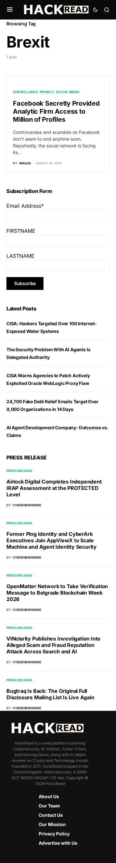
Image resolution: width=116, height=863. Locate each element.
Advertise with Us (58, 843)
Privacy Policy (54, 833)
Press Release (19, 471)
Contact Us (51, 815)
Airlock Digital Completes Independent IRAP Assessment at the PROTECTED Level (54, 488)
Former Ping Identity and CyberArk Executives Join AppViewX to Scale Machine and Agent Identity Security (51, 540)
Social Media (67, 92)
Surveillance (25, 92)
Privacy (46, 92)
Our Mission (52, 824)
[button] (9, 9)
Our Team (49, 805)
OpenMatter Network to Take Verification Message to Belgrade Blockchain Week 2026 (57, 592)
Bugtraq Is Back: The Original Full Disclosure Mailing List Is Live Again (50, 694)
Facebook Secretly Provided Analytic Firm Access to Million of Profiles (56, 111)
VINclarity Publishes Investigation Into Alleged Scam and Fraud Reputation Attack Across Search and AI (53, 645)
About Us (49, 796)
